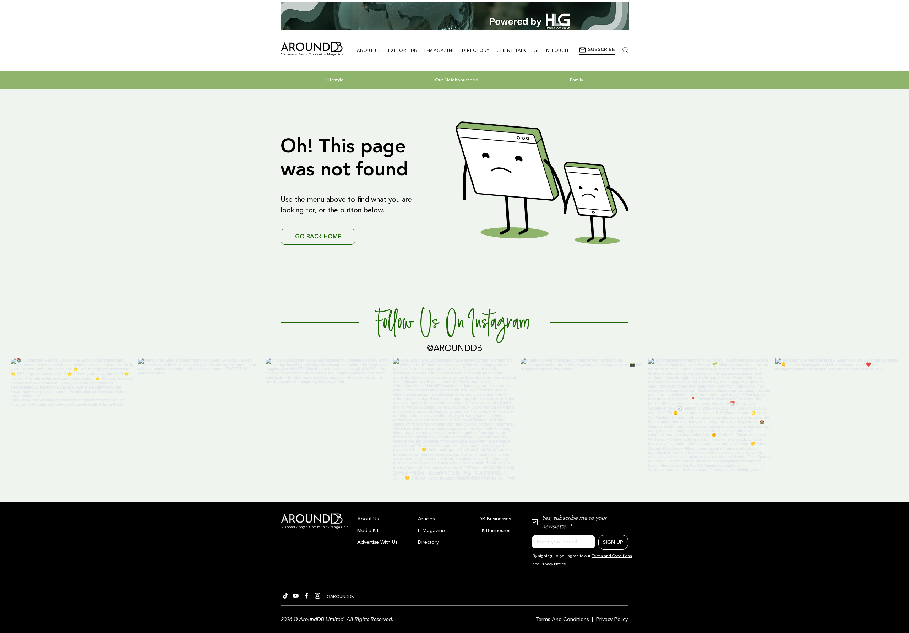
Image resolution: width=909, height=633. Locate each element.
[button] (597, 50)
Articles (426, 518)
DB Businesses (495, 518)
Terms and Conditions (612, 556)
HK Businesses (494, 530)
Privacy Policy (612, 619)
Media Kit (368, 530)
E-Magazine (431, 530)
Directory (428, 542)
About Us (368, 518)
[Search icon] (625, 50)
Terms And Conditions (562, 619)
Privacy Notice (553, 564)
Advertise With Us (377, 542)
